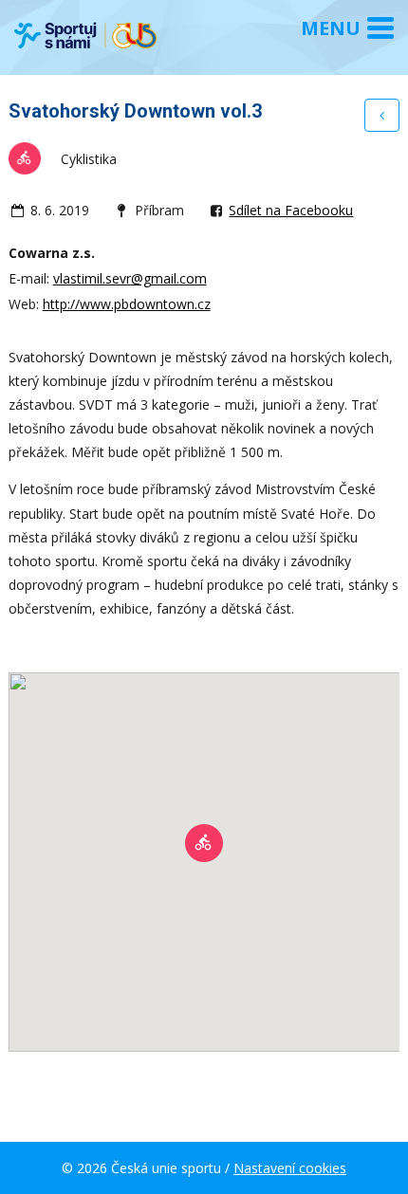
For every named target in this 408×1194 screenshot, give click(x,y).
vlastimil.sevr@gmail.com (130, 278)
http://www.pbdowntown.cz (127, 304)
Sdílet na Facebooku (291, 210)
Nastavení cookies (289, 1168)
